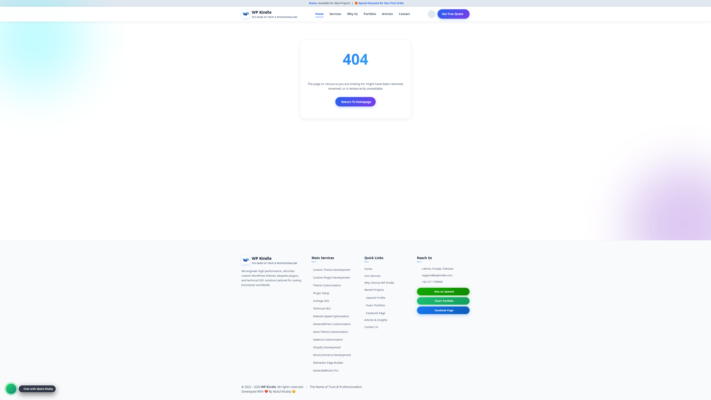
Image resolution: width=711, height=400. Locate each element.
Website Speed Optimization (331, 316)
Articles (387, 14)
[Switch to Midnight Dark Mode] (431, 14)
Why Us (352, 14)
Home (319, 14)
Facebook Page (375, 313)
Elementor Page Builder (328, 362)
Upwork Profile (375, 297)
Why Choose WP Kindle (379, 282)
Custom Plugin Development (331, 277)
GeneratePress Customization (332, 324)
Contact (404, 14)
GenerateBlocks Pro (325, 370)
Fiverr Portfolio (375, 305)
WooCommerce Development (332, 355)
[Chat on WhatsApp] (11, 389)
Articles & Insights (375, 320)
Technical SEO (322, 308)
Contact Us (371, 327)
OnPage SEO (321, 301)
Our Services (372, 276)
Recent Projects (374, 289)
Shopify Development (327, 347)
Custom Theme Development (331, 269)
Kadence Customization (328, 339)
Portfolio (370, 14)
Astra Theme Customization (330, 332)
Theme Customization (327, 285)
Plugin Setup (321, 293)
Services (335, 14)
